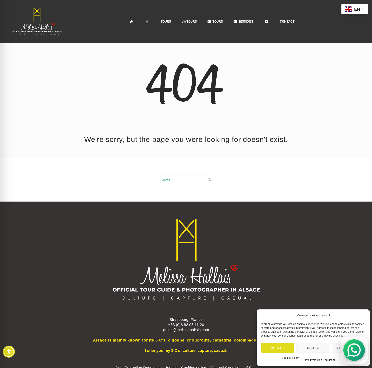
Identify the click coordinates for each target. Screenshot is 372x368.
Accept (277, 348)
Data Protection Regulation (320, 360)
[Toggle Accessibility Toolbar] (8, 351)
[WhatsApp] (354, 350)
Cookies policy (290, 357)
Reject (313, 348)
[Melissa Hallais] (147, 21)
